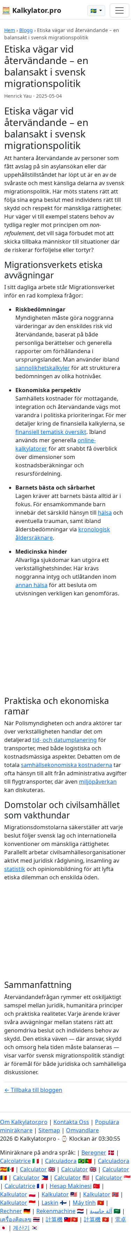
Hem (9, 30)
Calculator (33, 1169)
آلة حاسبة (101, 1211)
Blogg (26, 30)
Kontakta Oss (71, 1122)
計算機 (54, 1219)
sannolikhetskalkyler (42, 368)
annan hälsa (31, 585)
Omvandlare (82, 1130)
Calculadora (61, 1161)
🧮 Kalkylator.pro (31, 10)
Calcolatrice (15, 1161)
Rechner (11, 1211)
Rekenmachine (55, 1211)
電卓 (120, 1219)
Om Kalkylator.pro (24, 1122)
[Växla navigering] (119, 10)
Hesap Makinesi (71, 1186)
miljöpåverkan (98, 781)
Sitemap (49, 1130)
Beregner (93, 1152)
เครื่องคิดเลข (15, 1219)
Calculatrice (20, 1186)
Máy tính (84, 1202)
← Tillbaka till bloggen (33, 1090)
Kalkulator (13, 1194)
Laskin (50, 1202)
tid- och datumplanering (64, 740)
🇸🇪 (94, 10)
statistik (14, 869)
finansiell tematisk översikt (50, 432)
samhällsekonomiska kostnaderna (66, 765)
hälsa (105, 512)
